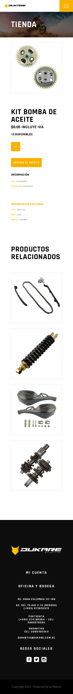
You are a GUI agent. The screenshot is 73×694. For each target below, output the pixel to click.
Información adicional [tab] (27, 204)
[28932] (26, 162)
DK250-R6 (28, 186)
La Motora (55, 686)
